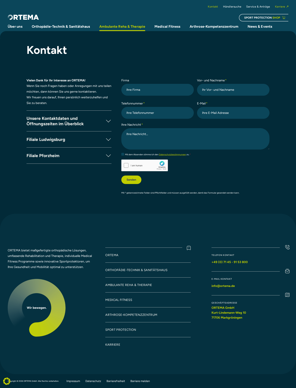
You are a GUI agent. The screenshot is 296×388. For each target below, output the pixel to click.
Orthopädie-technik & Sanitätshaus (136, 270)
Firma (125, 80)
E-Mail (202, 103)
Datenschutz (93, 381)
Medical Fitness (118, 300)
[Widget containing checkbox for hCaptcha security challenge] (144, 165)
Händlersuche (232, 6)
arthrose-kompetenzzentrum (131, 315)
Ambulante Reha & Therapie (128, 285)
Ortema (111, 255)
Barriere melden (140, 381)
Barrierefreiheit (116, 381)
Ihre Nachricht (132, 124)
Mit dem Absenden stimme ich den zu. (158, 154)
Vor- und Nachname (212, 80)
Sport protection (120, 330)
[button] (7, 381)
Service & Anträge (258, 6)
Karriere (280, 6)
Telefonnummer (133, 103)
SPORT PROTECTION (262, 17)
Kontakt (213, 6)
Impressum (73, 381)
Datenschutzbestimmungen (172, 154)
